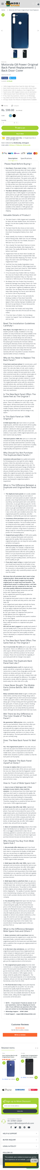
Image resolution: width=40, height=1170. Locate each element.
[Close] (33, 582)
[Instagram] (20, 585)
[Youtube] (29, 585)
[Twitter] (15, 585)
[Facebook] (11, 585)
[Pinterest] (24, 585)
